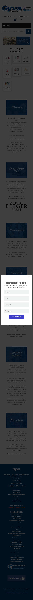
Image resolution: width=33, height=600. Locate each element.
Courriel (8, 304)
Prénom (7, 292)
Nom (6, 298)
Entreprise (8, 311)
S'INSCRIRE (17, 317)
